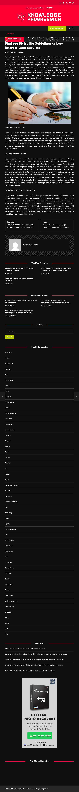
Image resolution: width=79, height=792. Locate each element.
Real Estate (9, 551)
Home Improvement (11, 485)
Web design (9, 595)
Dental (7, 408)
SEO (6, 557)
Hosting (7, 490)
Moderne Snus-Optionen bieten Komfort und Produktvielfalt (25, 648)
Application (9, 363)
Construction (9, 402)
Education (8, 419)
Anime (7, 358)
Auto (6, 374)
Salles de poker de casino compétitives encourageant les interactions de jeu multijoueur (19, 312)
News (7, 518)
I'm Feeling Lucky (58, 28)
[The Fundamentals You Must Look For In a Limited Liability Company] (2, 396)
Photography (9, 540)
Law (6, 507)
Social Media (9, 568)
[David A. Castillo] (15, 245)
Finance (7, 441)
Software (8, 573)
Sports (7, 579)
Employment (9, 424)
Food (6, 452)
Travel (7, 590)
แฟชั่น (7, 623)
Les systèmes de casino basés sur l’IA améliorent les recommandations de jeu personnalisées (55, 302)
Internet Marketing (11, 501)
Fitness (7, 446)
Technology (9, 584)
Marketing (8, 513)
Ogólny (7, 524)
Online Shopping (10, 529)
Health (7, 474)
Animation (8, 352)
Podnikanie (9, 546)
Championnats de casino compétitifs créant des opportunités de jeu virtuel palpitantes (34, 665)
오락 (6, 634)
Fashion (7, 435)
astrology (8, 369)
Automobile (9, 380)
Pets (6, 535)
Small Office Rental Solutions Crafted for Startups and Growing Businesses (30, 670)
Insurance (8, 496)
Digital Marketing (11, 413)
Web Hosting (9, 606)
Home (7, 479)
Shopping (8, 562)
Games (7, 457)
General (7, 463)
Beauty (7, 386)
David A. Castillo (18, 52)
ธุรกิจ (7, 617)
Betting (7, 391)
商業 (6, 628)
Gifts (6, 468)
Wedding (8, 612)
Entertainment (10, 430)
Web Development (11, 601)
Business (8, 397)
